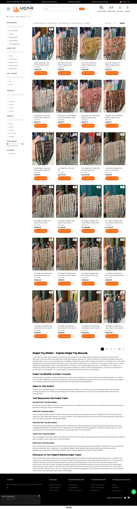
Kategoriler (12, 22)
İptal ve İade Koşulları (97, 487)
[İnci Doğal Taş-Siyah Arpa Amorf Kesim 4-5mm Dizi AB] (114, 306)
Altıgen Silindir (13, 68)
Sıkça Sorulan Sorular (97, 485)
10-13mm (11, 108)
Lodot (11, 34)
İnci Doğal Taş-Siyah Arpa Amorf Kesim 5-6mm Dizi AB (114, 274)
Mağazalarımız (95, 490)
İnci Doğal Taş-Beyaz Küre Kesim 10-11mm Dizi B (42, 221)
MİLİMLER (10, 90)
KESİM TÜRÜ (11, 48)
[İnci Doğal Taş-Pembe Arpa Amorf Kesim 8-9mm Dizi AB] (43, 254)
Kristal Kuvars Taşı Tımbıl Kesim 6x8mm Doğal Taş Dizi (42, 116)
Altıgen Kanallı (13, 59)
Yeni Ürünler (12, 153)
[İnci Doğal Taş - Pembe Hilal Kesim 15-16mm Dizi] (91, 148)
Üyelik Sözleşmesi (54, 487)
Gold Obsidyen (14, 44)
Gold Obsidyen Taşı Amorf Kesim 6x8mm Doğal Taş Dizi (42, 169)
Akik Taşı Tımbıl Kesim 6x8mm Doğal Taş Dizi (112, 64)
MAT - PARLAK (12, 73)
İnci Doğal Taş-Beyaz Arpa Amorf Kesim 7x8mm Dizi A (114, 221)
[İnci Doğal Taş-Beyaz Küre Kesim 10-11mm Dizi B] (43, 201)
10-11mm (11, 104)
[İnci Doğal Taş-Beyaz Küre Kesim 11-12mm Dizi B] (67, 201)
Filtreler (10, 150)
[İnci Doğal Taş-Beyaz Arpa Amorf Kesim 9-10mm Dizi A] (91, 201)
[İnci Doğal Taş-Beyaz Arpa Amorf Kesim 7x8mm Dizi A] (114, 201)
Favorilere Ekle (50, 73)
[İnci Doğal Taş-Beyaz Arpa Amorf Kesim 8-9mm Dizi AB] (91, 254)
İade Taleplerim (73, 487)
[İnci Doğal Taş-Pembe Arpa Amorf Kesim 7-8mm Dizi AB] (67, 254)
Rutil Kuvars (13, 30)
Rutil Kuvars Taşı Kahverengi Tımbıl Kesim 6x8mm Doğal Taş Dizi (67, 116)
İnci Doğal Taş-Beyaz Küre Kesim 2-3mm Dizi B (113, 169)
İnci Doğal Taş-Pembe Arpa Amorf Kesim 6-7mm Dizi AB (43, 327)
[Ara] (81, 9)
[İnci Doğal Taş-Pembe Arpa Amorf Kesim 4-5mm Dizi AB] (91, 306)
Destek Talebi (72, 485)
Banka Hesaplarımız (55, 485)
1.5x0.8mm (12, 101)
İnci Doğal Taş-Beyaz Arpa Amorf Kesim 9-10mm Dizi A (90, 221)
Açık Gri (11, 123)
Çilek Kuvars (13, 40)
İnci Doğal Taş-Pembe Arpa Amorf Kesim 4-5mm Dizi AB (91, 327)
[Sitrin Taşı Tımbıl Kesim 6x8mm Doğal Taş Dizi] (91, 43)
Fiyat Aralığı (12, 141)
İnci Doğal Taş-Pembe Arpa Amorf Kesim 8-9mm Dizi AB (43, 274)
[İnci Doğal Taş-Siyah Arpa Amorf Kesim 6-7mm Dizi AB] (67, 306)
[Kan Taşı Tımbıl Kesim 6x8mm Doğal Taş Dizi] (67, 43)
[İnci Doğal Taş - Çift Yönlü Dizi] (67, 148)
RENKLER (10, 116)
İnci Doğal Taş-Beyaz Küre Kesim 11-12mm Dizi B (66, 221)
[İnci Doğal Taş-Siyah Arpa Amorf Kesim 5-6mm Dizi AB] (114, 254)
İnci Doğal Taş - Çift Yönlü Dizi (66, 169)
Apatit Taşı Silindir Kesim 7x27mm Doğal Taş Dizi (42, 64)
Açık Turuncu (12, 133)
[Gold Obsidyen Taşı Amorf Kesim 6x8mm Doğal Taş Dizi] (43, 148)
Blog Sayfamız (117, 490)
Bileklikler (116, 487)
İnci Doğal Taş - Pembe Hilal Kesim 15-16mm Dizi (91, 169)
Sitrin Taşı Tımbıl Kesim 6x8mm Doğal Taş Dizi (89, 64)
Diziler (114, 485)
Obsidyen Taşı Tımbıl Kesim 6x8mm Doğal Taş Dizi (114, 116)
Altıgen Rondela (13, 65)
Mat (10, 81)
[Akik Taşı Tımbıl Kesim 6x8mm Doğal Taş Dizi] (114, 43)
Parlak (10, 84)
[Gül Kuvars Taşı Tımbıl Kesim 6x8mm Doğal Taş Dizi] (91, 96)
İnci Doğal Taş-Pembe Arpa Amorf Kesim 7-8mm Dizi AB (67, 274)
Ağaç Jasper (13, 37)
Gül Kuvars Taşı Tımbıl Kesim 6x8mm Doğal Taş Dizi (91, 116)
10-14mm (11, 111)
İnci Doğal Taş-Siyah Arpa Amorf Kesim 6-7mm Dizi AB (67, 327)
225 (119, 349)
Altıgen (11, 56)
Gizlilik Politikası (54, 490)
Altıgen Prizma (13, 62)
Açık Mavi (11, 130)
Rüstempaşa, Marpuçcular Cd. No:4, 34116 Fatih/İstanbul (25, 484)
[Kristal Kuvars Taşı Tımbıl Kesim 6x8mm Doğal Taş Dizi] (43, 96)
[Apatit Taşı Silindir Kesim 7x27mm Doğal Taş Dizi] (43, 43)
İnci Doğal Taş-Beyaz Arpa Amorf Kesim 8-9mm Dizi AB (90, 274)
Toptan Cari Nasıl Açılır (75, 490)
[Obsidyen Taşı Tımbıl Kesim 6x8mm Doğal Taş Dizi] (114, 96)
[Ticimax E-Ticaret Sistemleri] (68, 508)
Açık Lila (11, 127)
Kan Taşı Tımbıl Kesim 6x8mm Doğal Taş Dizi (65, 64)
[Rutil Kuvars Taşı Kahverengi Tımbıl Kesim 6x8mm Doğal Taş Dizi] (67, 96)
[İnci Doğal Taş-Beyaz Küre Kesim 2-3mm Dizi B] (114, 148)
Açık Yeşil (11, 136)
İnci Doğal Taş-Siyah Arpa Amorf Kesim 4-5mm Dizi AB (114, 327)
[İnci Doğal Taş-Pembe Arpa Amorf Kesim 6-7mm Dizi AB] (43, 306)
